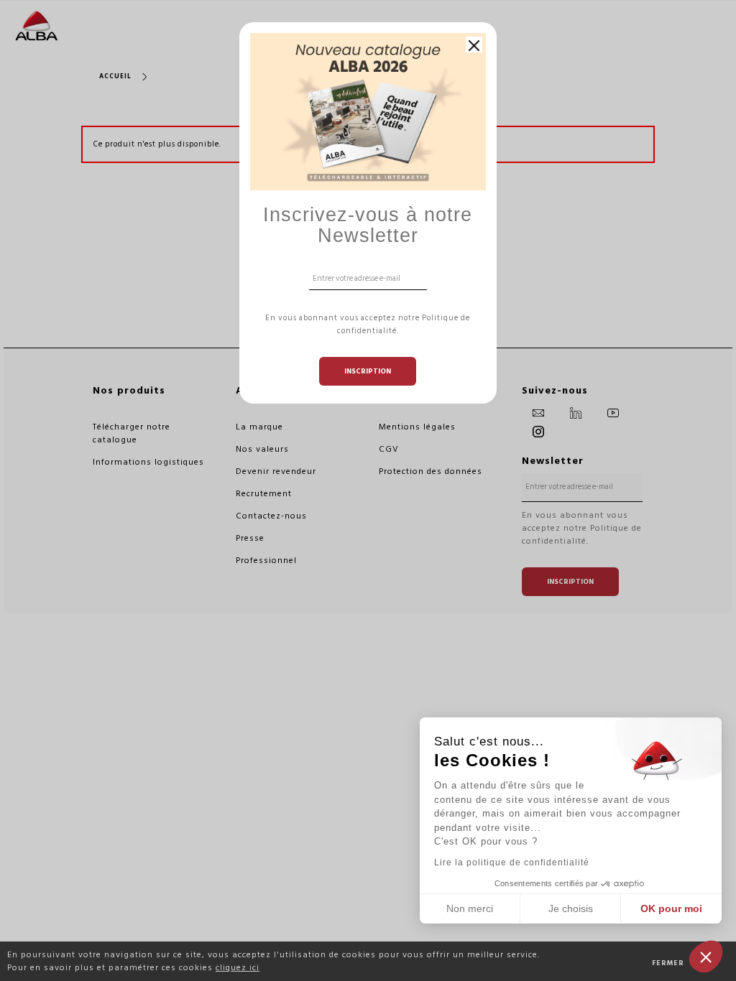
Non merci (469, 908)
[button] (706, 956)
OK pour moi (671, 908)
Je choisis (570, 908)
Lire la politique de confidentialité (511, 862)
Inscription (367, 371)
